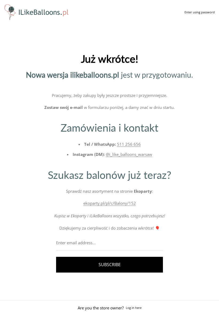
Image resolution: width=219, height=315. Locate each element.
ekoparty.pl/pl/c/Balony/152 (109, 203)
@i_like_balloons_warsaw (129, 154)
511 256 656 (129, 144)
